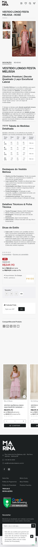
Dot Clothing (34, 401)
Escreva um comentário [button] (20, 254)
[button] (7, 22)
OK (21, 309)
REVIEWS (17, 63)
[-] (6, 421)
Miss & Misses (8, 401)
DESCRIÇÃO (7, 63)
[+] (23, 421)
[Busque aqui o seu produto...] (30, 3)
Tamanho (8, 290)
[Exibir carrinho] (34, 3)
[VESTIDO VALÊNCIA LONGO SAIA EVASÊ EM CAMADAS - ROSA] (15, 382)
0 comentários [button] (6, 254)
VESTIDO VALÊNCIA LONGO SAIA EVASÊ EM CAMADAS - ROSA (14, 406)
